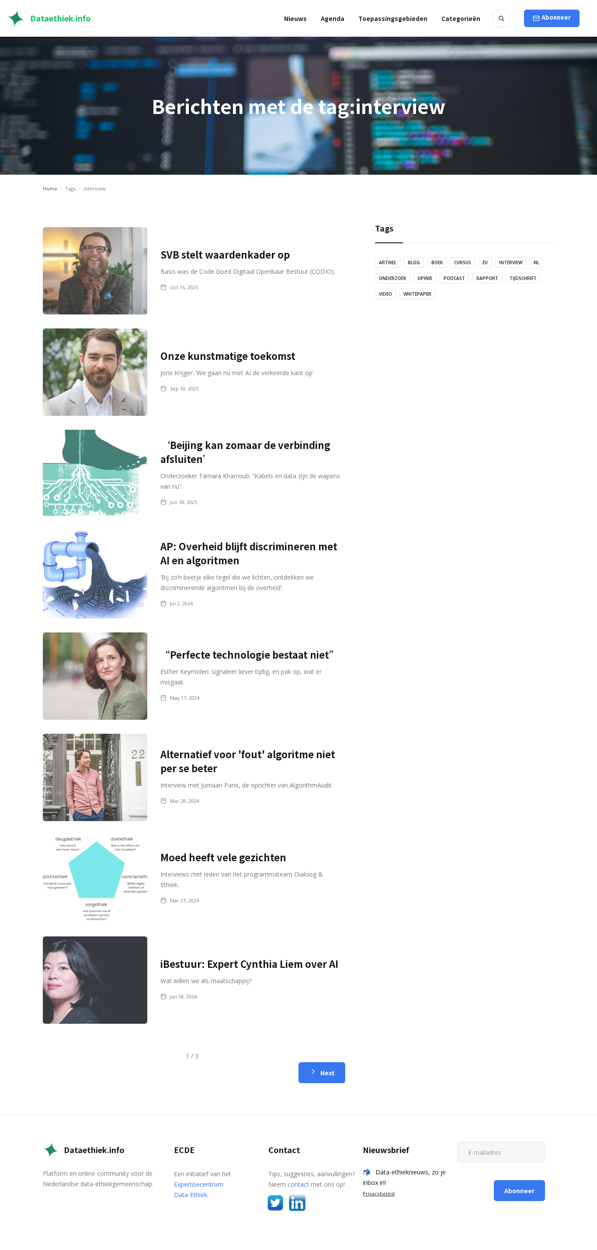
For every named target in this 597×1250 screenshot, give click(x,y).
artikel (387, 262)
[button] (392, 18)
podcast (454, 278)
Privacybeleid (379, 1193)
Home (50, 188)
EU (485, 262)
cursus (462, 262)
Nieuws (295, 18)
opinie (424, 278)
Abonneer (556, 17)
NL (536, 262)
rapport (487, 278)
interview (510, 262)
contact (298, 1184)
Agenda (332, 18)
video (385, 294)
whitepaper (417, 294)
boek (437, 262)
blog (414, 262)
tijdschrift (523, 278)
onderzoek (392, 278)
